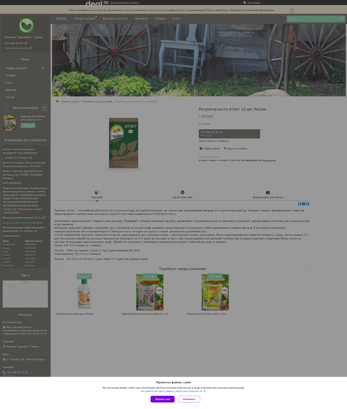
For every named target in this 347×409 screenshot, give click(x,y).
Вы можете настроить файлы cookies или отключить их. (172, 391)
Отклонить (189, 399)
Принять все (162, 399)
